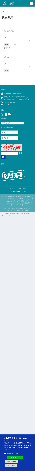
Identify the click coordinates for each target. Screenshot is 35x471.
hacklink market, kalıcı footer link (25, 215)
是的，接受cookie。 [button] (15, 458)
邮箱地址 (7, 57)
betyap (17, 213)
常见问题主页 (22, 188)
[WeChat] (9, 115)
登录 (6, 44)
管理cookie (25, 210)
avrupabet (12, 213)
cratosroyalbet (8, 215)
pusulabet (7, 213)
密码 (6, 38)
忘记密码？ (7, 48)
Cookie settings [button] (10, 465)
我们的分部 (7, 208)
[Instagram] (2, 115)
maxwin (15, 215)
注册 (6, 70)
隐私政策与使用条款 (24, 208)
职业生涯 (14, 208)
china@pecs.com (9, 105)
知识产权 (9, 210)
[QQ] (6, 115)
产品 (25, 191)
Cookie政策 (17, 210)
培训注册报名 (15, 191)
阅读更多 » (7, 449)
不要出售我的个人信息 (12, 453)
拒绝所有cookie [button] (11, 461)
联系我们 (12, 188)
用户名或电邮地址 (10, 31)
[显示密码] (29, 40)
